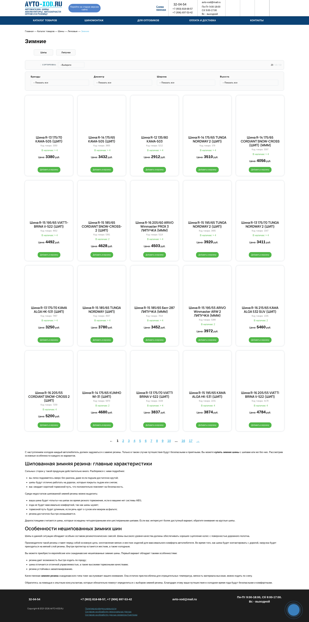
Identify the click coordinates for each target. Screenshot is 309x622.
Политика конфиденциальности (100, 608)
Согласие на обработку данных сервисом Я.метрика (111, 614)
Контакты (257, 20)
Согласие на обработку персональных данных (108, 611)
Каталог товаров (45, 31)
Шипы (43, 52)
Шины (61, 31)
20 (272, 65)
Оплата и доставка (202, 20)
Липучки (65, 52)
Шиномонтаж (93, 20)
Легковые (73, 31)
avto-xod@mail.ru (211, 2)
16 (183, 441)
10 (169, 441)
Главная (29, 31)
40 (276, 65)
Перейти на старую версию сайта (84, 8)
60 (280, 65)
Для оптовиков (148, 20)
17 (190, 441)
